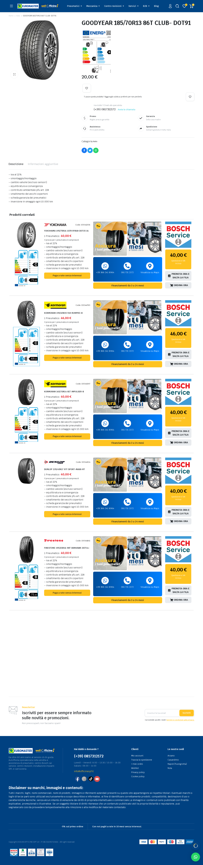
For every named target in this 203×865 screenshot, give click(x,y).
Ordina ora (181, 285)
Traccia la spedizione (141, 759)
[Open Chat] (195, 845)
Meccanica (91, 6)
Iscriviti (186, 712)
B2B (145, 6)
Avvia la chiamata (126, 109)
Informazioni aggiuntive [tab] (43, 164)
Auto (18, 16)
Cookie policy (137, 776)
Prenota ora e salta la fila (180, 275)
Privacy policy (138, 772)
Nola (170, 768)
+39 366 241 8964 (105, 272)
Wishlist (135, 768)
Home (11, 16)
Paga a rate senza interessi (67, 275)
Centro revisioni (113, 6)
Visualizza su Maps (150, 272)
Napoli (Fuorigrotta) (177, 764)
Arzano (171, 755)
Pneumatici (73, 6)
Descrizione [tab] (16, 164)
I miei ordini (137, 764)
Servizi (132, 6)
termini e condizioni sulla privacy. (180, 720)
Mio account (137, 755)
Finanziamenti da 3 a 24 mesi (127, 285)
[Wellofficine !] (38, 6)
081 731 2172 (127, 272)
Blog (156, 6)
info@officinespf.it (84, 771)
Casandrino (173, 759)
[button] (14, 74)
